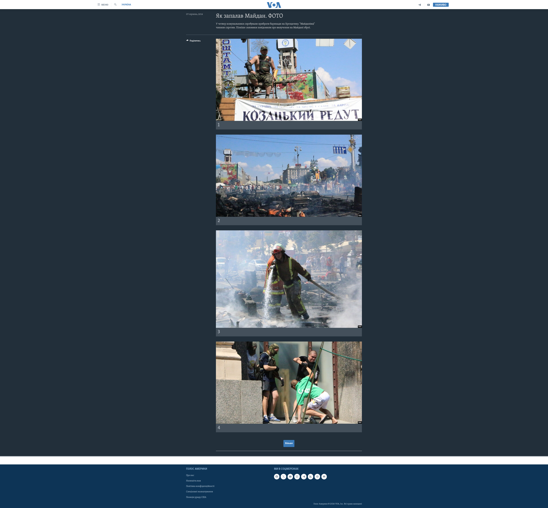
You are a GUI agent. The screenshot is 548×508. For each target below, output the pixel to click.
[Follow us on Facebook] (276, 476)
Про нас (190, 475)
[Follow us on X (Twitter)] (283, 476)
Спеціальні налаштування (199, 492)
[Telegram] (419, 5)
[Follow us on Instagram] (297, 476)
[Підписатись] (324, 476)
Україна (126, 5)
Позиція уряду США (196, 497)
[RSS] (310, 476)
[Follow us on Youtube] (290, 476)
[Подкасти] (317, 476)
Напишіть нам (193, 481)
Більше (289, 443)
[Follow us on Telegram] (304, 476)
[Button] (193, 41)
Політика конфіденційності (200, 486)
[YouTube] (428, 5)
